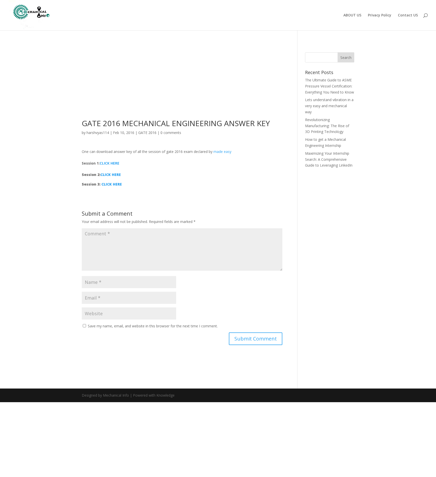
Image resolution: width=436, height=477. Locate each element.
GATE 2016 (147, 132)
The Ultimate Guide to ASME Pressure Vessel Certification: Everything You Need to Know (329, 86)
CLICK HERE (109, 163)
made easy (222, 151)
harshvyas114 (98, 132)
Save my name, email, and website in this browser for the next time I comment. (153, 326)
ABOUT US (352, 15)
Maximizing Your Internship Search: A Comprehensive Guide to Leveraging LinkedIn (328, 159)
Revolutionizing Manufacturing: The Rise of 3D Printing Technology (327, 125)
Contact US (408, 15)
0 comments (170, 132)
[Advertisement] (182, 82)
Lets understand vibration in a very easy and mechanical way (329, 105)
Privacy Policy (379, 15)
